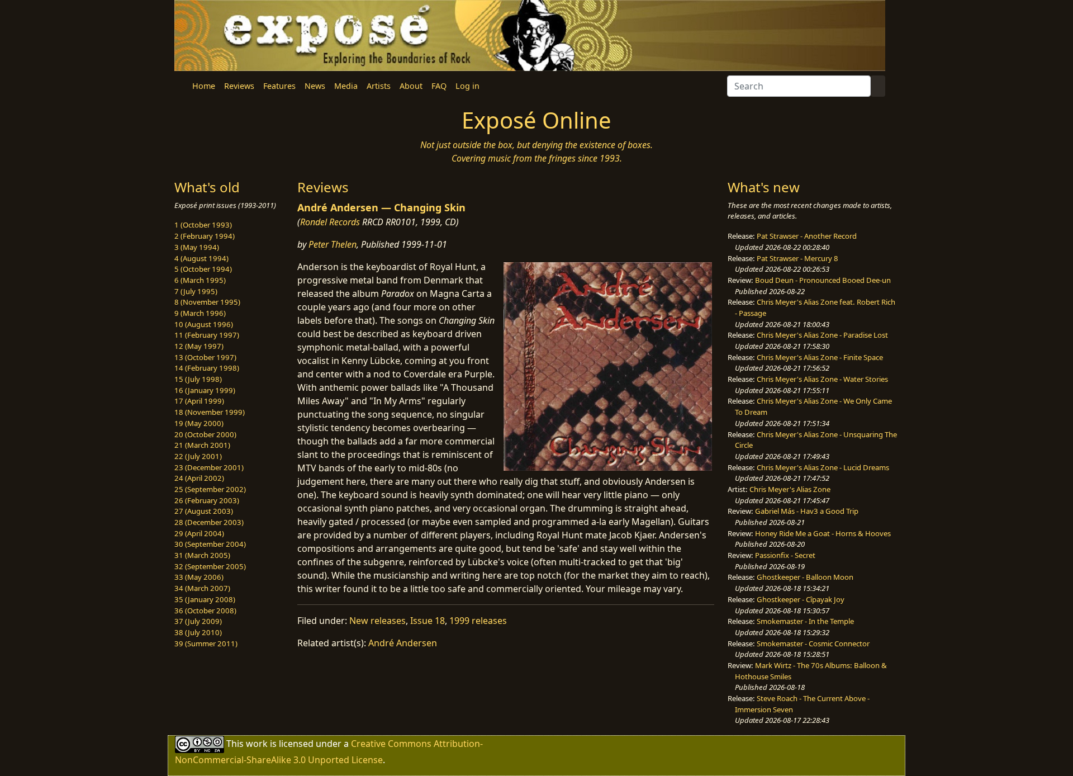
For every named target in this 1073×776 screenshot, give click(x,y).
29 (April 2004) (199, 533)
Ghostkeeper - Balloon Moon (805, 577)
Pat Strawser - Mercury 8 (797, 258)
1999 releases (478, 620)
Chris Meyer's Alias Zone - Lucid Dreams (823, 467)
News (315, 86)
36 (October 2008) (205, 610)
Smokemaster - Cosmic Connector (813, 643)
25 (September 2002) (210, 489)
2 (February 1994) (204, 236)
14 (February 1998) (206, 368)
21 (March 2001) (202, 445)
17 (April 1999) (199, 401)
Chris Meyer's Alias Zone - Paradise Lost (822, 335)
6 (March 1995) (200, 280)
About (411, 86)
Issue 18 (427, 620)
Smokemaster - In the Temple (805, 621)
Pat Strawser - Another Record (807, 236)
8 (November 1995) (207, 302)
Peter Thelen (332, 244)
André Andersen (402, 643)
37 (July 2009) (198, 621)
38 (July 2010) (198, 632)
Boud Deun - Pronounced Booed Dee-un (823, 280)
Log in (467, 86)
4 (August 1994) (201, 258)
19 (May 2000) (199, 423)
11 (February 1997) (206, 335)
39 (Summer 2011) (206, 643)
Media (346, 86)
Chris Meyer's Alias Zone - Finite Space (820, 357)
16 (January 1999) (204, 390)
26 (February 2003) (206, 500)
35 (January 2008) (204, 599)
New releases (377, 620)
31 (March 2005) (202, 555)
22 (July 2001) (198, 456)
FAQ (439, 86)
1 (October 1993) (203, 225)
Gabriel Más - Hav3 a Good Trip (806, 511)
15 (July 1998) (198, 379)
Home (203, 86)
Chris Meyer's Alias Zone (789, 489)
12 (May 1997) (199, 346)
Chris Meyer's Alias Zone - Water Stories (822, 379)
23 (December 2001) (209, 467)
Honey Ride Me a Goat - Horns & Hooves (823, 533)
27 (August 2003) (203, 511)
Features (279, 86)
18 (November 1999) (209, 412)
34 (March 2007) (202, 588)
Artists (379, 86)
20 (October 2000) (205, 434)
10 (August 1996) (203, 324)
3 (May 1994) (196, 247)
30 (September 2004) (210, 544)
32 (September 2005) (210, 566)
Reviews (239, 86)
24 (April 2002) (199, 478)
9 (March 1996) (200, 313)
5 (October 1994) (203, 269)
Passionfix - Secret (785, 555)
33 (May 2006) (199, 577)
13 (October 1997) (205, 357)
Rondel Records (330, 222)
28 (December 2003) (209, 522)
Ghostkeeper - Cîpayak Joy (800, 599)
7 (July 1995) (195, 291)
